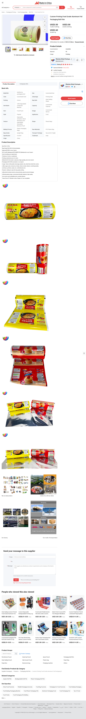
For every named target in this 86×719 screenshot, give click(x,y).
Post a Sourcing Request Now (22, 583)
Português (24, 707)
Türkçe (34, 708)
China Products (15, 704)
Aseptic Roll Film (7, 679)
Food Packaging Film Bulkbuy (20, 695)
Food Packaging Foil (65, 691)
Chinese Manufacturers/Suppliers (28, 704)
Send (16, 580)
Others (65, 663)
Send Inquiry (55, 38)
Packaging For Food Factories (57, 687)
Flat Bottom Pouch (7, 657)
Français (31, 707)
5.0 (67, 86)
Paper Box (4, 663)
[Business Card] (82, 91)
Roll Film (31, 12)
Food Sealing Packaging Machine (11, 691)
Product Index (77, 704)
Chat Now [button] (68, 38)
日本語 (71, 707)
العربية (61, 707)
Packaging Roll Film (69, 657)
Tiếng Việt (40, 708)
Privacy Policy (68, 712)
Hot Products (7, 704)
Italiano (44, 707)
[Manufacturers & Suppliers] (43, 3)
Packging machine (48, 663)
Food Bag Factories (41, 687)
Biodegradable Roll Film (21, 679)
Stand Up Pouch (26, 657)
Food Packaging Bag (22, 12)
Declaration (60, 712)
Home (3, 12)
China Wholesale (41, 704)
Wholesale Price (50, 704)
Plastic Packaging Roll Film (38, 679)
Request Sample (79, 42)
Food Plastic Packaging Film (31, 691)
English (13, 707)
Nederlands (55, 707)
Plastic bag (46, 660)
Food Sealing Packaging (75, 687)
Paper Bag (66, 660)
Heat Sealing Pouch (7, 660)
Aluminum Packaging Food (49, 691)
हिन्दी (75, 707)
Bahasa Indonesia (49, 708)
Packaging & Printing (11, 12)
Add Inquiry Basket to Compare (25, 55)
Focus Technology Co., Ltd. (32, 712)
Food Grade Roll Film (39, 12)
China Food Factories (8, 687)
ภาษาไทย (80, 707)
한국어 (66, 707)
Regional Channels (68, 704)
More (3, 698)
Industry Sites (59, 704)
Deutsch (49, 707)
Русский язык (38, 707)
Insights (46, 705)
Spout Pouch (46, 657)
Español (19, 707)
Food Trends (6, 695)
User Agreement (52, 712)
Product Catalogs (25, 653)
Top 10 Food (77, 691)
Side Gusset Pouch (27, 660)
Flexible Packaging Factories (25, 687)
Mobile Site (40, 705)
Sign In (52, 76)
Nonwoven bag (26, 663)
